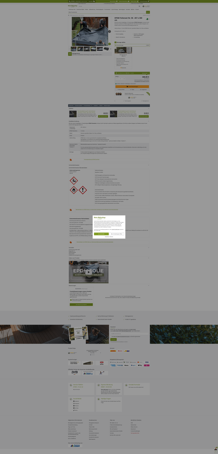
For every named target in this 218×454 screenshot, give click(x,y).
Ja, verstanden (101, 234)
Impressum (111, 236)
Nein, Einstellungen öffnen (116, 234)
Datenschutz (107, 236)
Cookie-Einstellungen (115, 229)
